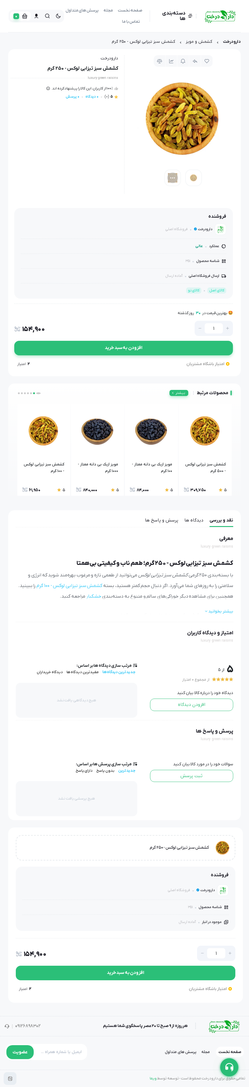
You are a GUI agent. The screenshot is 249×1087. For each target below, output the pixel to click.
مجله (108, 10)
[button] (40, 393)
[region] (124, 43)
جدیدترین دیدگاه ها (118, 672)
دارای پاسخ (84, 770)
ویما (153, 1078)
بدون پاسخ (105, 770)
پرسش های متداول (82, 10)
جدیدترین (126, 770)
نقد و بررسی (221, 520)
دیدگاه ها (193, 520)
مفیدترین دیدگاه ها (83, 672)
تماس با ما (131, 22)
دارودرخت (232, 42)
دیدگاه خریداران (50, 672)
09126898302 (28, 1026)
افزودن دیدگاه (191, 705)
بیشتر (180, 393)
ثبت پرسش (191, 776)
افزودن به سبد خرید (123, 348)
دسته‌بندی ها (174, 16)
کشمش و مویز (199, 42)
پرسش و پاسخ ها (161, 520)
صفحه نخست (130, 10)
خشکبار (93, 596)
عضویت (20, 1052)
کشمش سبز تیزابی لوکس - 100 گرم (69, 586)
